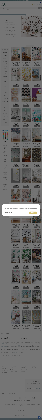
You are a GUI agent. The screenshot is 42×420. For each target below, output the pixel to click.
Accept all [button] (33, 212)
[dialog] (21, 210)
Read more (24, 209)
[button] (8, 212)
